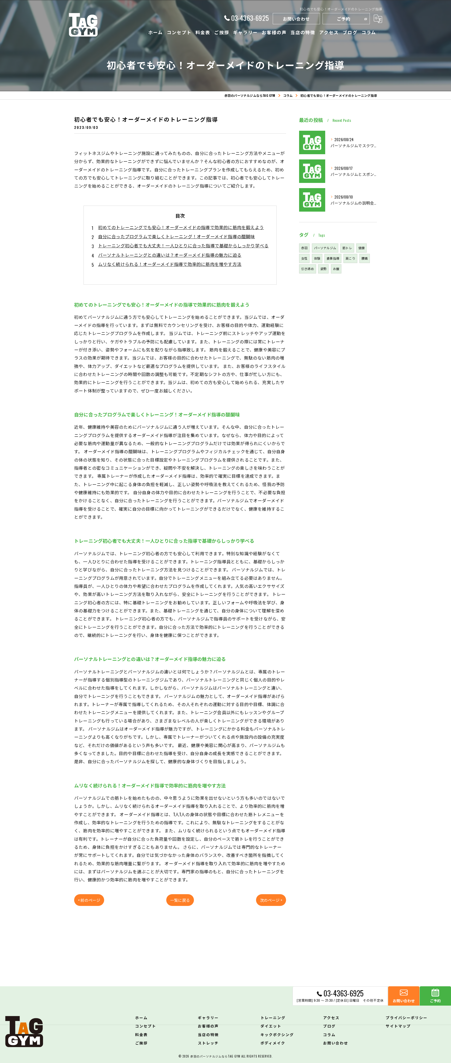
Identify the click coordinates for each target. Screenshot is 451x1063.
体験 (317, 258)
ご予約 (344, 18)
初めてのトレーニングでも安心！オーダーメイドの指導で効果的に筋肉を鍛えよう (181, 227)
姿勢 (323, 268)
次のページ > (271, 900)
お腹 (336, 268)
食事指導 (333, 258)
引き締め (307, 268)
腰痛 (364, 258)
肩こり (350, 258)
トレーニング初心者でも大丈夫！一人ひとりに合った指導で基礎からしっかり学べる (183, 245)
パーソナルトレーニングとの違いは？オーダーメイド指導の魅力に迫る (169, 255)
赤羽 (304, 248)
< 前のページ (89, 900)
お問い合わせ (296, 18)
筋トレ (347, 248)
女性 (304, 258)
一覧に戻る (180, 900)
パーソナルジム (325, 248)
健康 (361, 248)
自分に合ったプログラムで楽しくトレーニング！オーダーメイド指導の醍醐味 (176, 236)
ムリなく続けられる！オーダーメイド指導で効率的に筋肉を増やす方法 (169, 264)
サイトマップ (398, 1026)
